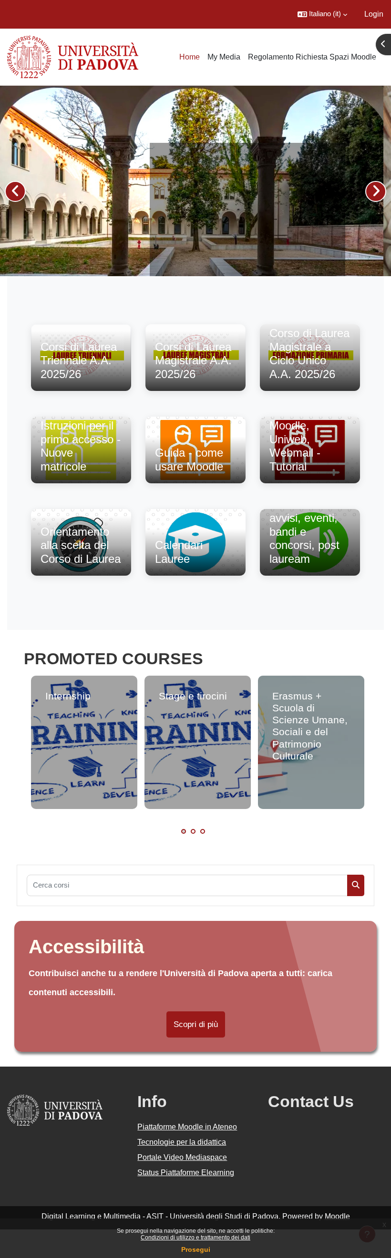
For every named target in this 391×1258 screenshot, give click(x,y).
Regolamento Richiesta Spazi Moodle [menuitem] (312, 57)
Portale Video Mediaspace (182, 1157)
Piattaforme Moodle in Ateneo (187, 1127)
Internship (68, 695)
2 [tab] (193, 831)
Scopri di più (196, 1024)
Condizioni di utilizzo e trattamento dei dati (195, 1237)
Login (373, 14)
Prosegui (195, 1249)
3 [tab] (202, 831)
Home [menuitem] (189, 57)
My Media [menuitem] (223, 57)
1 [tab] (183, 831)
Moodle (337, 1216)
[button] (322, 14)
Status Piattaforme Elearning (185, 1172)
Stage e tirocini (193, 695)
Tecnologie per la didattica (181, 1142)
